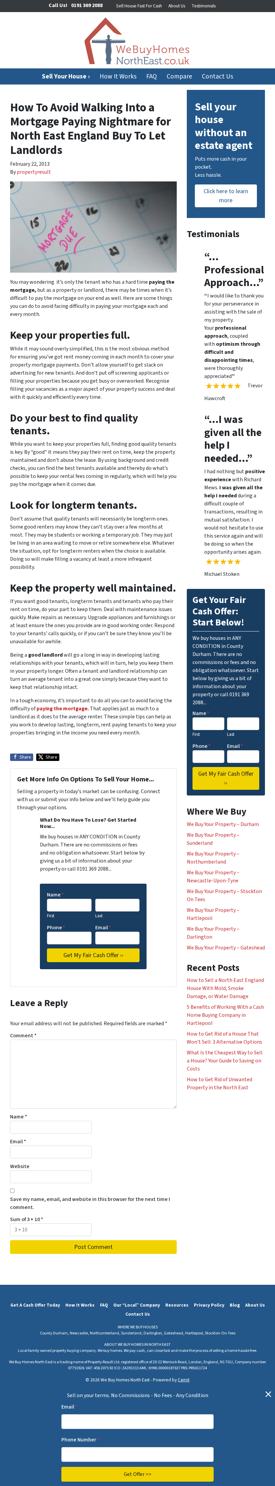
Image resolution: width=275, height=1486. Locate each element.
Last (99, 916)
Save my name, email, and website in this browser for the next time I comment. (90, 1203)
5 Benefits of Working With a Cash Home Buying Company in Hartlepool (225, 1015)
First (50, 916)
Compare (179, 76)
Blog (235, 1305)
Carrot (183, 1380)
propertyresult (34, 172)
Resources (176, 1305)
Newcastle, (79, 1333)
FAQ (151, 76)
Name (55, 894)
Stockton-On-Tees (220, 1333)
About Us (176, 6)
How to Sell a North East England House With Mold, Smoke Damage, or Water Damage (225, 988)
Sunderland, (132, 1333)
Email (103, 927)
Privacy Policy (209, 1305)
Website (20, 1166)
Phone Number (80, 1439)
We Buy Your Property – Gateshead (226, 947)
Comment (23, 1035)
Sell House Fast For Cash (139, 6)
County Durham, (54, 1333)
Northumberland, (105, 1333)
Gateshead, (174, 1333)
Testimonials (203, 6)
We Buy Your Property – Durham (223, 824)
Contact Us (217, 76)
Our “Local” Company (136, 1305)
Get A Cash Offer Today (35, 1305)
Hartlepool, (194, 1333)
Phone (56, 927)
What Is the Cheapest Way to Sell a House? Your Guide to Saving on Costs (225, 1060)
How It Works (118, 76)
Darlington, (153, 1333)
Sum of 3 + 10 (26, 1219)
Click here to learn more (226, 196)
